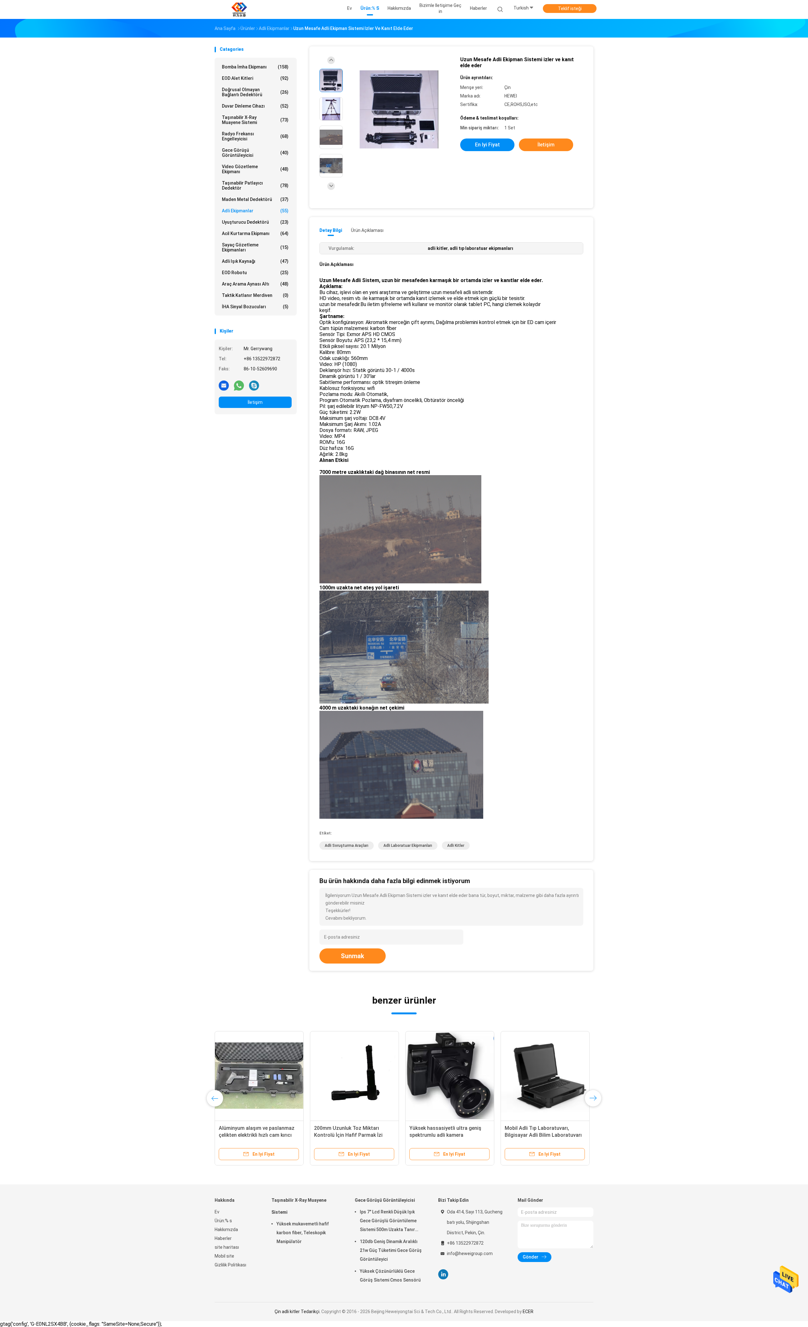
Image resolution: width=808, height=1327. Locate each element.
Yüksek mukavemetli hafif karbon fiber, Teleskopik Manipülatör (302, 1232)
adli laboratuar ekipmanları (407, 845)
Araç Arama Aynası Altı (255, 283)
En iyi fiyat (487, 145)
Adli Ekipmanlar (255, 210)
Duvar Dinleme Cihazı (255, 106)
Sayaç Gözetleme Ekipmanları (255, 247)
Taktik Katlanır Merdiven (255, 295)
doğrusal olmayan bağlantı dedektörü (255, 92)
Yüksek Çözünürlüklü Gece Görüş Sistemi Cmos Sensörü (390, 1276)
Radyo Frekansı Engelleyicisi (255, 136)
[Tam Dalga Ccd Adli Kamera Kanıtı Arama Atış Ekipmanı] (545, 1075)
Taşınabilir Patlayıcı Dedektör (255, 185)
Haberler (223, 1238)
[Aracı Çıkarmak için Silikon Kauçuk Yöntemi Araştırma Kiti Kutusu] (259, 1075)
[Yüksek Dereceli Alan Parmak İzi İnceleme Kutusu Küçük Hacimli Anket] (450, 1075)
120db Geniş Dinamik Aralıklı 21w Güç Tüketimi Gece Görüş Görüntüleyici (391, 1250)
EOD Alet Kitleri (255, 78)
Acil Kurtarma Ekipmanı (255, 233)
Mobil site (224, 1256)
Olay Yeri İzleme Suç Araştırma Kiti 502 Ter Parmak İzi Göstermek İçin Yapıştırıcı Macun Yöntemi (354, 1135)
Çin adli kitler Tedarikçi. (298, 1311)
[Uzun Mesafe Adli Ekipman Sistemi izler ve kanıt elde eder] (399, 109)
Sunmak (352, 956)
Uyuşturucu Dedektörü (255, 222)
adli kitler (455, 845)
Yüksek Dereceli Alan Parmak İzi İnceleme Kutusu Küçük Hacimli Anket (445, 1135)
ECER (528, 1311)
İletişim (255, 402)
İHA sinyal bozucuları (255, 306)
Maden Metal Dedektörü (255, 199)
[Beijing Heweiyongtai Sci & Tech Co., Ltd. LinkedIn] (443, 1274)
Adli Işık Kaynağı (255, 261)
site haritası (227, 1247)
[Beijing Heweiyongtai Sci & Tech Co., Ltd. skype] (254, 385)
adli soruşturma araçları (346, 845)
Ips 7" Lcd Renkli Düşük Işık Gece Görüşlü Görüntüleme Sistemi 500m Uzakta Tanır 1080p (388, 1221)
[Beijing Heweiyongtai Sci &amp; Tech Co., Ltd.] (239, 9)
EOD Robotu (255, 272)
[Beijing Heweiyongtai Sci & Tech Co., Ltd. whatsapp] (239, 385)
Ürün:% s (223, 1220)
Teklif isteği (570, 8)
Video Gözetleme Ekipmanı (255, 169)
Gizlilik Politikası (230, 1264)
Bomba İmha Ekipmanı (255, 66)
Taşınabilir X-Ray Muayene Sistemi (255, 120)
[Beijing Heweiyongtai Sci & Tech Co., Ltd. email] (224, 385)
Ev (217, 1211)
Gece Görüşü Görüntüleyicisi (255, 153)
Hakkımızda (226, 1229)
